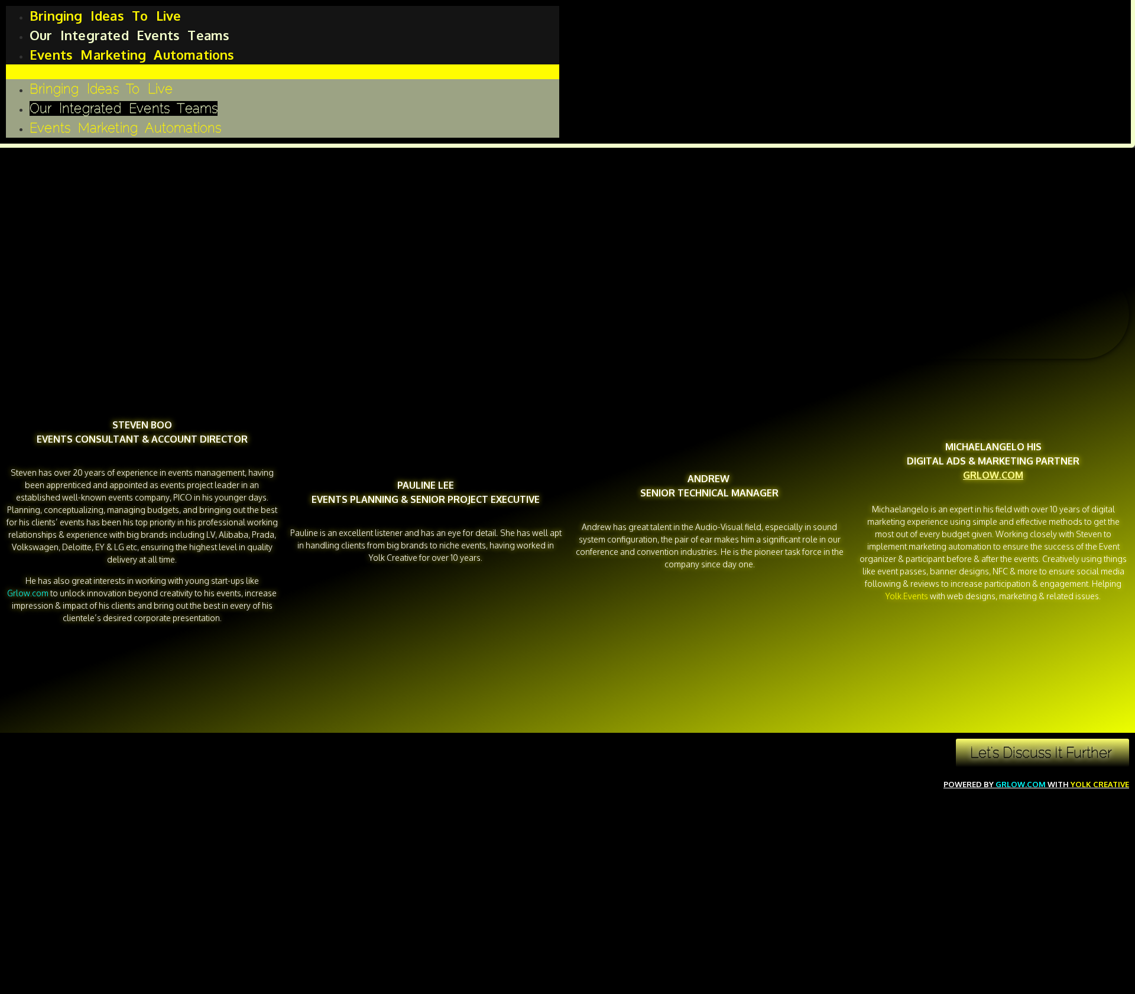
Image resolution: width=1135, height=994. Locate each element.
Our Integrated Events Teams (129, 35)
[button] (282, 71)
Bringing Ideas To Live (105, 15)
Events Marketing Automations (132, 54)
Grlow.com (1020, 784)
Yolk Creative (1100, 784)
